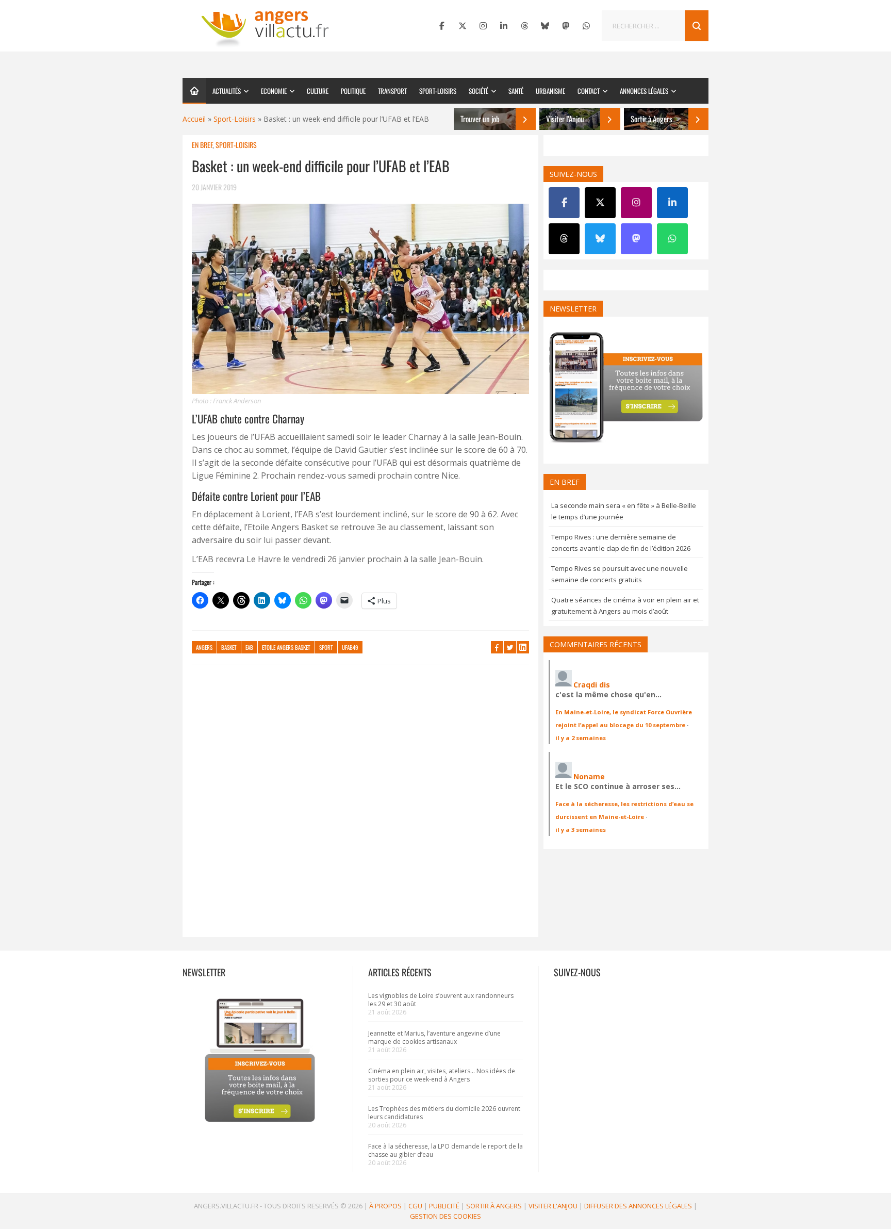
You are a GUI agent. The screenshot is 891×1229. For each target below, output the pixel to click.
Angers (204, 647)
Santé (515, 91)
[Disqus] (360, 806)
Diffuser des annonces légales (638, 1205)
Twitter (510, 647)
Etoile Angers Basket (286, 647)
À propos (385, 1205)
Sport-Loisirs (437, 91)
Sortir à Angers (494, 1205)
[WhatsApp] (586, 26)
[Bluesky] (545, 26)
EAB (249, 647)
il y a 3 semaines (580, 829)
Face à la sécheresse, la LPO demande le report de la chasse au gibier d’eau (445, 1150)
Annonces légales (644, 91)
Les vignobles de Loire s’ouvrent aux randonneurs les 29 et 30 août (441, 999)
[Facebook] (442, 26)
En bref (202, 144)
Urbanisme (550, 91)
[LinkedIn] (504, 26)
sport (326, 647)
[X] (462, 26)
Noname (589, 776)
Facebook (497, 647)
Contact (589, 91)
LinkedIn (523, 647)
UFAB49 (350, 647)
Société (478, 91)
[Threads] (524, 26)
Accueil (194, 119)
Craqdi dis (591, 685)
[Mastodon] (565, 26)
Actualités (226, 91)
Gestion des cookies (445, 1216)
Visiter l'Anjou (553, 1205)
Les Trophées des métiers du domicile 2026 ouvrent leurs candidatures (444, 1112)
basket (229, 647)
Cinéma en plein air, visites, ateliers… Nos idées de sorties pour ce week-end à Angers (441, 1075)
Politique (353, 91)
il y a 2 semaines (580, 738)
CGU (415, 1205)
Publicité (444, 1205)
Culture (317, 91)
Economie (274, 91)
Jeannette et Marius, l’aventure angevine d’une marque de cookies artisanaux (434, 1037)
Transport (392, 91)
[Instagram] (483, 26)
